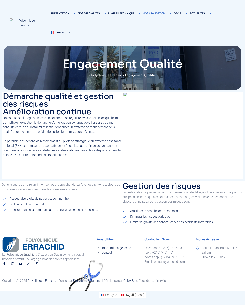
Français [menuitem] (111, 295)
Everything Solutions (87, 281)
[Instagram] (12, 263)
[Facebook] (4, 263)
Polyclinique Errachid (42, 281)
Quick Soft (130, 281)
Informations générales (116, 248)
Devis (177, 13)
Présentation (60, 13)
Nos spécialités (89, 13)
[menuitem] (60, 32)
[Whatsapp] (37, 263)
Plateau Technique (121, 13)
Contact (106, 252)
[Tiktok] (29, 263)
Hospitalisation (154, 13)
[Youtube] (21, 263)
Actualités (197, 13)
